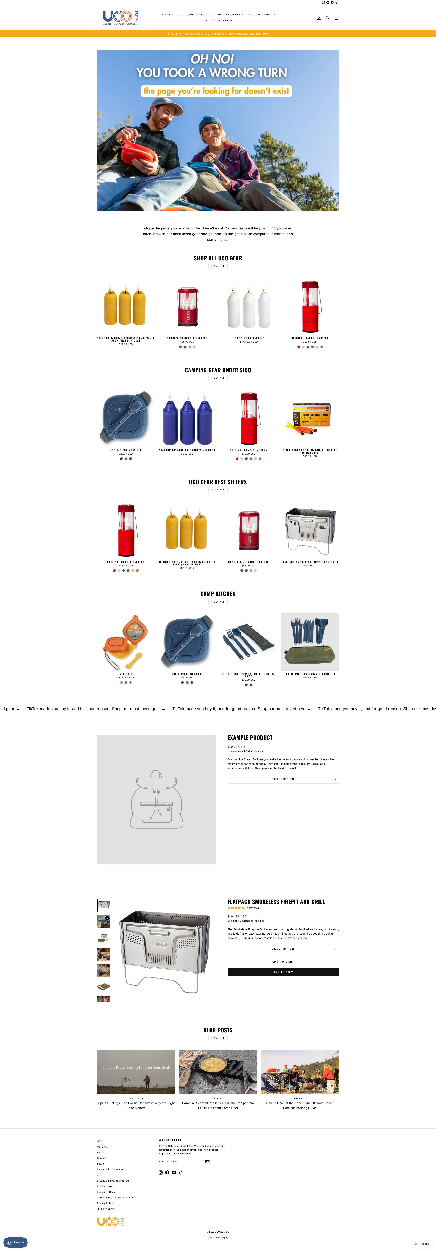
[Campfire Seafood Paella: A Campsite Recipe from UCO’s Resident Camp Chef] (218, 1072)
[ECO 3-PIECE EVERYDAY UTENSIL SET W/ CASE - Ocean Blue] (246, 684)
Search (101, 1163)
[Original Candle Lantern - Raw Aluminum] (317, 347)
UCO (100, 1141)
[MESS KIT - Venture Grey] (126, 682)
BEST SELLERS (171, 15)
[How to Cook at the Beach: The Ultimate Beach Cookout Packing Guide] (300, 1072)
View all (218, 266)
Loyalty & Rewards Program (113, 1180)
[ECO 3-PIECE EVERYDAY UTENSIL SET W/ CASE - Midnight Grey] (251, 684)
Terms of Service (106, 1209)
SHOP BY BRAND (260, 15)
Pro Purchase (105, 1186)
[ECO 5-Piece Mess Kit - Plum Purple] (126, 458)
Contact (101, 1158)
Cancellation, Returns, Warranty (115, 1197)
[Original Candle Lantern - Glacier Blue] (303, 347)
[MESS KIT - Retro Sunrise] (121, 682)
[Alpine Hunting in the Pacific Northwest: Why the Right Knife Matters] (136, 1072)
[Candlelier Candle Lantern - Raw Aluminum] (194, 347)
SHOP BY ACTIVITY (228, 15)
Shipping (232, 751)
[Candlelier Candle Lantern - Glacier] (189, 347)
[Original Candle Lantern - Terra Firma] (312, 347)
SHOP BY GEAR (197, 15)
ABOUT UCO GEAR (216, 20)
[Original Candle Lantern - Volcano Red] (298, 347)
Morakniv (102, 1147)
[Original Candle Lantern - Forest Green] (307, 347)
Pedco (100, 1152)
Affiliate (101, 1175)
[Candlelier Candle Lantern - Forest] (185, 347)
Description (283, 779)
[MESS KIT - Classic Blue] (130, 682)
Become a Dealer (107, 1192)
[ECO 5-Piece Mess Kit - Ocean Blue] (121, 458)
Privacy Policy (105, 1203)
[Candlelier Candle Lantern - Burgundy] (180, 347)
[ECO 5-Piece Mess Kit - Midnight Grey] (130, 458)
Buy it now (283, 972)
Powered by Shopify (218, 1238)
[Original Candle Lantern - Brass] (321, 347)
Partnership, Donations (110, 1169)
